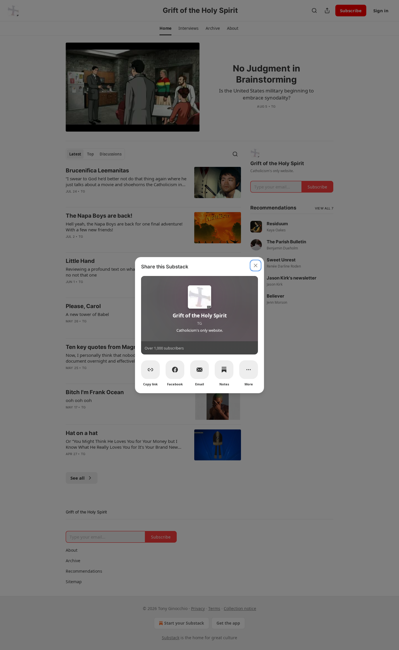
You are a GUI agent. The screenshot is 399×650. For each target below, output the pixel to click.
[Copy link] (150, 369)
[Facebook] (175, 369)
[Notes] (224, 369)
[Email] (199, 369)
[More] (248, 369)
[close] (255, 265)
